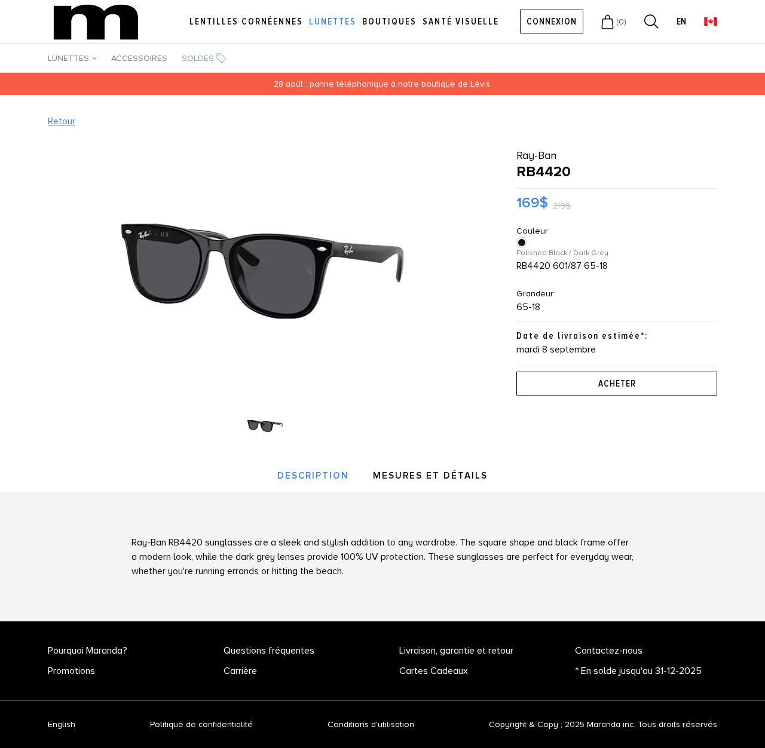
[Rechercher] (651, 21)
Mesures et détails (430, 475)
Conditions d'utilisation (371, 724)
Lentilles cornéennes (246, 21)
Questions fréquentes (269, 651)
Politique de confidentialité (201, 724)
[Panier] (607, 21)
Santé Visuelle (461, 21)
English (61, 724)
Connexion (552, 21)
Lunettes (332, 21)
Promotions (71, 671)
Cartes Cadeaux (433, 671)
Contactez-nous (608, 651)
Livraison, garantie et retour (456, 651)
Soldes (198, 58)
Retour (61, 121)
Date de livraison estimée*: (582, 335)
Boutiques (389, 21)
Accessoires (139, 58)
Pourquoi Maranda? (87, 651)
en (681, 21)
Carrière (240, 671)
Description (313, 475)
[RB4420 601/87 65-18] (523, 242)
